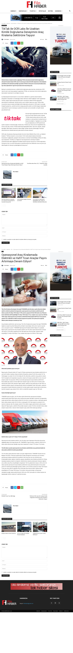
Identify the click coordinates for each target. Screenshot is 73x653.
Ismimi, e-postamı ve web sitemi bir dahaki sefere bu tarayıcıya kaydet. (20, 239)
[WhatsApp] (21, 43)
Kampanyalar (22, 11)
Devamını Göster (60, 103)
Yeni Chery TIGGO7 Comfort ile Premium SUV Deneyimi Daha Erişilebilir (64, 90)
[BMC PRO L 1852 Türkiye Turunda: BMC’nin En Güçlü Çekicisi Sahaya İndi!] (53, 98)
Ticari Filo (33, 11)
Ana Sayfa (3, 23)
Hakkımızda (58, 11)
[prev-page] (2, 205)
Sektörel (50, 11)
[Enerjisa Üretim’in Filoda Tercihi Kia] (53, 84)
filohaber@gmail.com (28, 603)
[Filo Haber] (36, 4)
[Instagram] (55, 603)
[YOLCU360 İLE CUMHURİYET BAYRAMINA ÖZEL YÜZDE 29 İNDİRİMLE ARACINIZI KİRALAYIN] (40, 193)
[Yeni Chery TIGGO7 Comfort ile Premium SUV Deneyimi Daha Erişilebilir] (53, 90)
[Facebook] (12, 43)
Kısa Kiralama (13, 23)
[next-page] (5, 205)
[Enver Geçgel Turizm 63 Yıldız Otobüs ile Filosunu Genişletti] (53, 77)
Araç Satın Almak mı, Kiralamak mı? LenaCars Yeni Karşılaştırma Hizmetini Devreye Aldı (8, 200)
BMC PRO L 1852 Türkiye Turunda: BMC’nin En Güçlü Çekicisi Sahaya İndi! (63, 98)
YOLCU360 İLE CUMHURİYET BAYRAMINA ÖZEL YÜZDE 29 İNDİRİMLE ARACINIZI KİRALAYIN (40, 200)
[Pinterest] (18, 43)
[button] (69, 11)
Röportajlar (42, 11)
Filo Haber (7, 39)
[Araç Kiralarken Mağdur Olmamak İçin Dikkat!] (24, 193)
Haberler (13, 11)
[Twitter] (15, 43)
